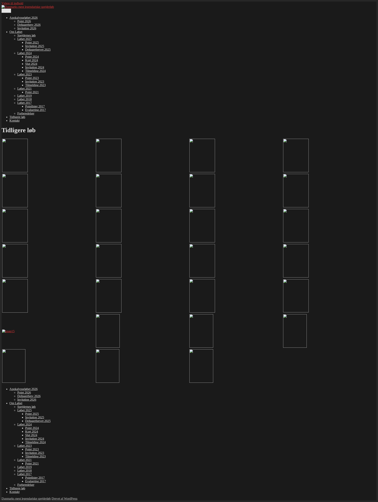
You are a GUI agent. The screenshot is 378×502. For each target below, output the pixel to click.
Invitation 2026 (26, 28)
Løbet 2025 (24, 39)
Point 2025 (32, 42)
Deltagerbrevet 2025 (38, 49)
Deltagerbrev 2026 (29, 24)
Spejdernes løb (26, 35)
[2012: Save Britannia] (108, 311)
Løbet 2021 (24, 88)
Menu (6, 10)
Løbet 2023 (24, 74)
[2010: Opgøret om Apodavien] (296, 276)
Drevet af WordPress (64, 498)
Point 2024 (32, 56)
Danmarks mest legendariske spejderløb (26, 498)
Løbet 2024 (24, 53)
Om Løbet (15, 32)
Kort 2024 (31, 60)
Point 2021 (32, 92)
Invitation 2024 (34, 67)
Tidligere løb (17, 117)
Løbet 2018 (24, 99)
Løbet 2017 (24, 102)
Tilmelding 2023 (35, 85)
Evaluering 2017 (35, 110)
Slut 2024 (31, 63)
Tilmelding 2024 (35, 71)
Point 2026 (24, 21)
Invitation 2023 (34, 81)
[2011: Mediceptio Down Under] (15, 311)
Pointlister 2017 (35, 106)
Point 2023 (32, 78)
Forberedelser (25, 113)
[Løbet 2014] (296, 311)
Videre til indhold (12, 3)
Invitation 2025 (34, 46)
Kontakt (14, 120)
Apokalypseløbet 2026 (23, 17)
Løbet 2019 (24, 95)
